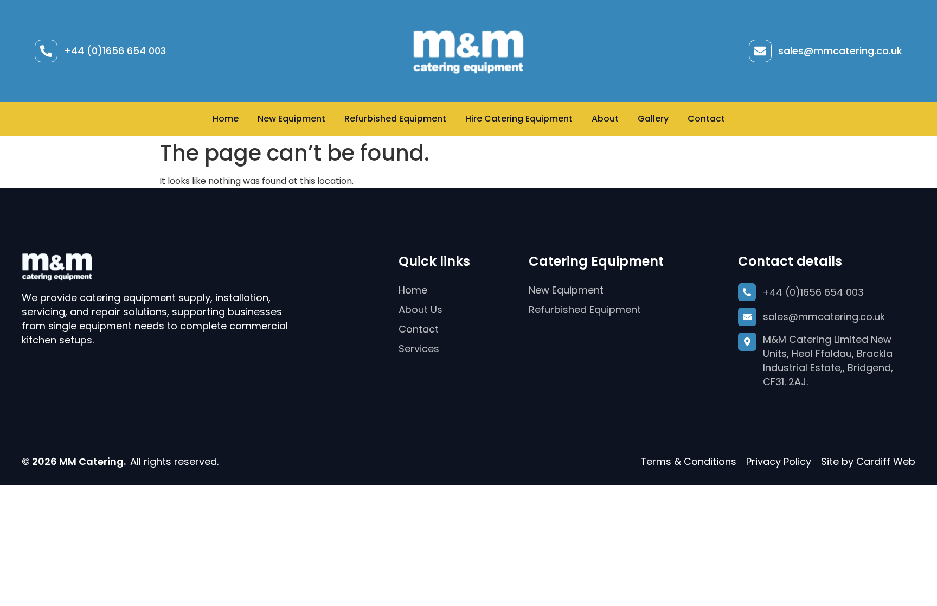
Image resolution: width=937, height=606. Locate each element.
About (605, 118)
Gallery (653, 118)
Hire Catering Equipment (519, 118)
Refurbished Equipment (395, 118)
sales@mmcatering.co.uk (840, 51)
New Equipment (291, 118)
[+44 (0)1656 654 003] (46, 51)
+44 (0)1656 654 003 (115, 51)
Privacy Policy (778, 461)
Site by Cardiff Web (868, 461)
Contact (706, 118)
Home (226, 118)
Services (419, 348)
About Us (420, 309)
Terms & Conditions (688, 461)
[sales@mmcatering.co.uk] (760, 51)
